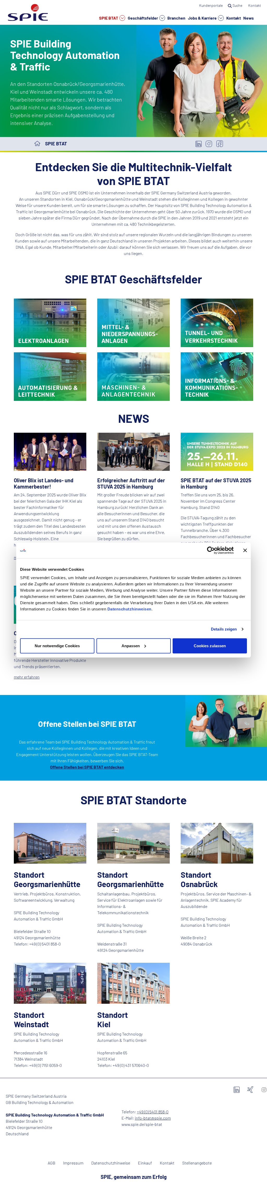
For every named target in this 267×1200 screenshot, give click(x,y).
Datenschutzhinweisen (129, 609)
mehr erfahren (27, 676)
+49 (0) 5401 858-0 (152, 1111)
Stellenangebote (197, 1163)
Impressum (73, 1163)
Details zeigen (224, 629)
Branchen (176, 17)
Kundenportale (211, 5)
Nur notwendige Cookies (57, 645)
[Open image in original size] (50, 322)
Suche (237, 5)
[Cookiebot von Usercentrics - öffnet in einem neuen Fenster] (211, 550)
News (248, 17)
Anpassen (131, 645)
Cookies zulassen (210, 645)
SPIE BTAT (109, 17)
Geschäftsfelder (143, 17)
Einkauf (145, 1163)
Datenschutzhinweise (110, 1163)
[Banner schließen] (245, 550)
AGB (51, 1163)
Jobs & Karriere (202, 17)
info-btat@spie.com (153, 1117)
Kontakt (233, 17)
